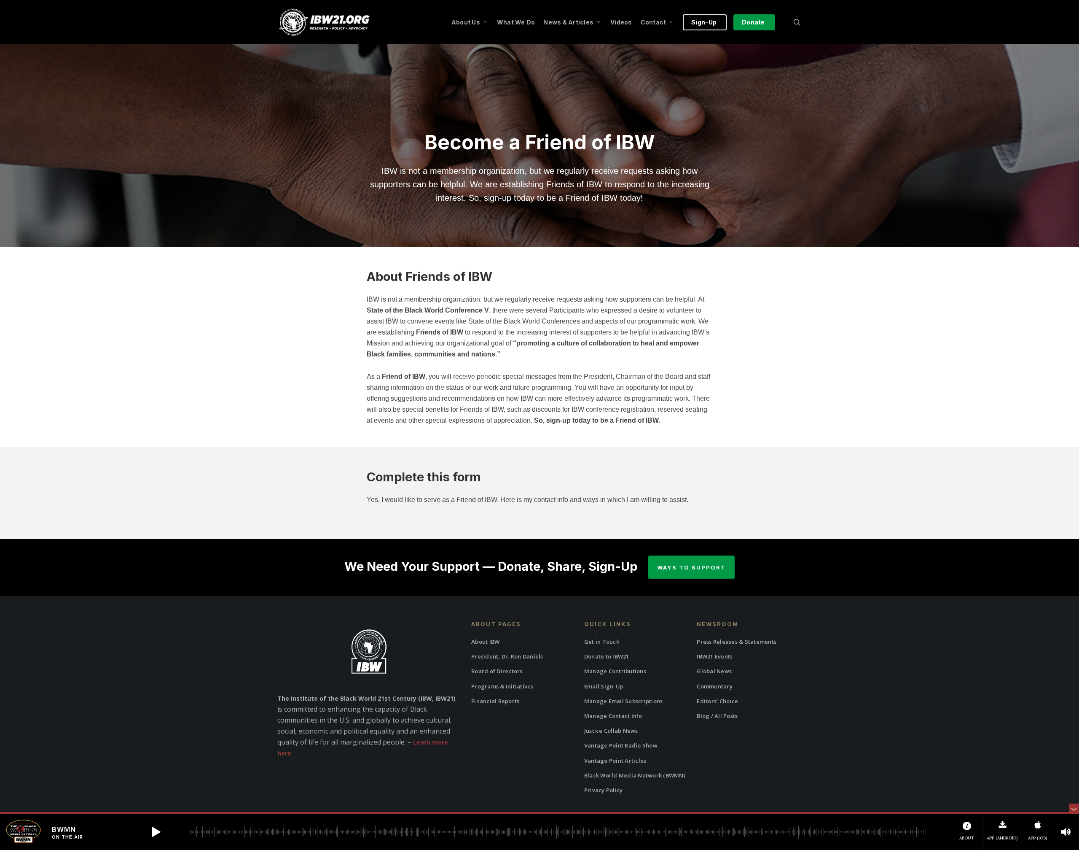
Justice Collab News (611, 730)
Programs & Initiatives (502, 686)
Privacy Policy (603, 790)
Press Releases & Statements (736, 641)
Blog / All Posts (717, 716)
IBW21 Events (715, 656)
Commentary (715, 686)
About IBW (485, 641)
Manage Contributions (615, 671)
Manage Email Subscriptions (623, 701)
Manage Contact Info (613, 716)
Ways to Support (691, 567)
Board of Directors (497, 671)
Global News (714, 671)
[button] (155, 832)
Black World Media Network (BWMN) (634, 775)
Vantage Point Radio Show (621, 745)
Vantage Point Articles (615, 760)
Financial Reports (495, 701)
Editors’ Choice (717, 701)
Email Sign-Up (603, 686)
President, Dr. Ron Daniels (507, 656)
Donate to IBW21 (606, 656)
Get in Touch (602, 641)
